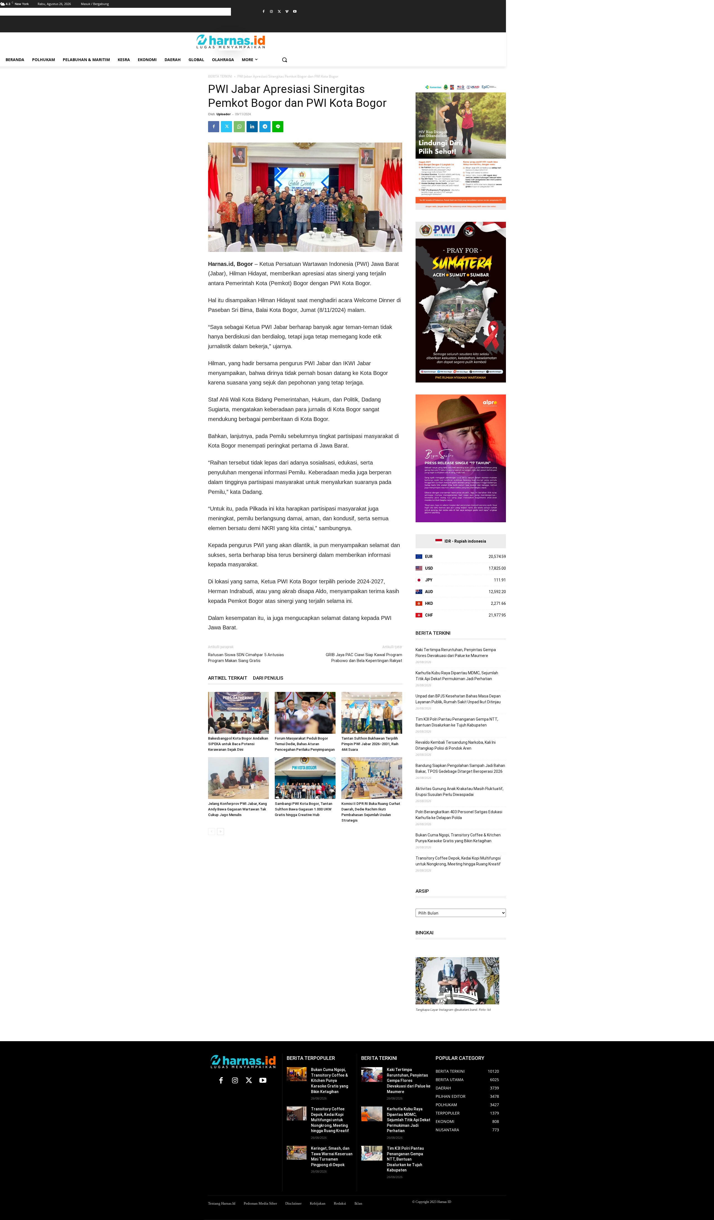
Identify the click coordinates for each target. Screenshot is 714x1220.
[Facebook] (263, 12)
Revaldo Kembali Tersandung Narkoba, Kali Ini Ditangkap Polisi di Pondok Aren (456, 745)
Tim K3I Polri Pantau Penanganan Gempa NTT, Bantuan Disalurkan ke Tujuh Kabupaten (457, 722)
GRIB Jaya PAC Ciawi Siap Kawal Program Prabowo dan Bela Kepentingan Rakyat (364, 657)
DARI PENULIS (268, 678)
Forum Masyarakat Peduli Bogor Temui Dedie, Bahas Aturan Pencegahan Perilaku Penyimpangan (305, 744)
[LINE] (277, 126)
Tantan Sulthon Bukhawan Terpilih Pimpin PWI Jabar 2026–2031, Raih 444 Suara (369, 744)
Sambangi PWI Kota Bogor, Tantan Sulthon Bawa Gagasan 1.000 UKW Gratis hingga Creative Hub (303, 809)
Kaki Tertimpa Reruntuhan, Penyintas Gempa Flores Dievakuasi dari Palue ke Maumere (456, 653)
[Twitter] (279, 12)
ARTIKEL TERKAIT (227, 678)
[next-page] (220, 831)
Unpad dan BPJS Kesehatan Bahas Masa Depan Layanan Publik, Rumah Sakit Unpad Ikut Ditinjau (458, 699)
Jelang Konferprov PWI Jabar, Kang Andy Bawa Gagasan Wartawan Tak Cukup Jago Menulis (237, 809)
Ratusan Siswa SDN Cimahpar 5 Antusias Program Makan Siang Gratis (246, 657)
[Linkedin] (252, 126)
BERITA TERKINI (220, 76)
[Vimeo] (287, 12)
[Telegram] (265, 126)
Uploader (223, 114)
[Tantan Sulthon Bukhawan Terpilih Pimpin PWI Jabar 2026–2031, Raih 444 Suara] (371, 713)
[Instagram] (271, 12)
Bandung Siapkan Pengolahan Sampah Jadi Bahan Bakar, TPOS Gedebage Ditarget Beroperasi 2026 (460, 768)
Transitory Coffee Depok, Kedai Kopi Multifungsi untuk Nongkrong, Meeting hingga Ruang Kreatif (458, 861)
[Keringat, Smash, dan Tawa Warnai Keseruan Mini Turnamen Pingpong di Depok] (297, 1153)
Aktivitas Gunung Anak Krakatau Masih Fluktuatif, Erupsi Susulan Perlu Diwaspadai (459, 791)
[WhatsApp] (239, 126)
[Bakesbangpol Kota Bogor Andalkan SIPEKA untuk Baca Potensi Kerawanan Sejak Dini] (238, 713)
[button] (284, 59)
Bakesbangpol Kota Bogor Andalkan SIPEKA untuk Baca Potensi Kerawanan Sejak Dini (238, 744)
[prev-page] (211, 831)
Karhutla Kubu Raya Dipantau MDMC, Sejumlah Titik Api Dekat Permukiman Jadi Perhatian (457, 676)
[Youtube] (294, 12)
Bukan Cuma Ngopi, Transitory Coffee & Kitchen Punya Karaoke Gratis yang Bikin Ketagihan (458, 838)
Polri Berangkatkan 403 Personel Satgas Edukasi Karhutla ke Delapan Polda (459, 815)
